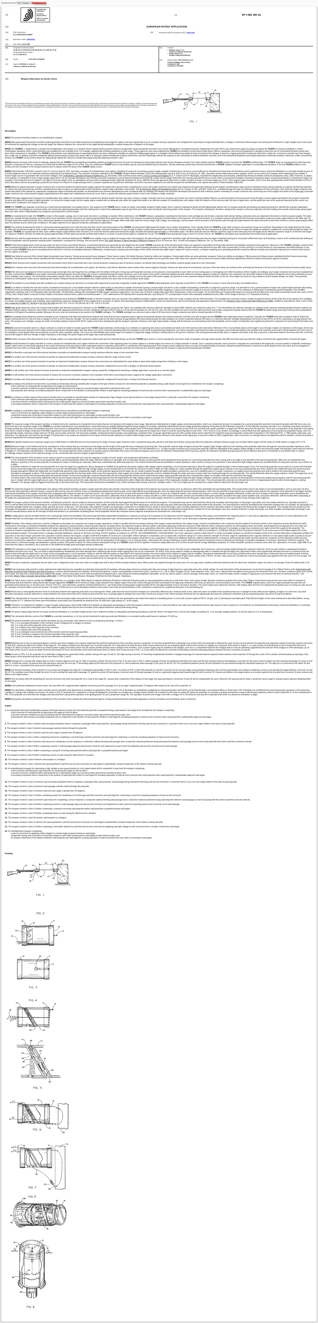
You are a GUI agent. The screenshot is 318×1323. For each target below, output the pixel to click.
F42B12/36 (191, 33)
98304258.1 (31, 39)
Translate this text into (8, 3)
